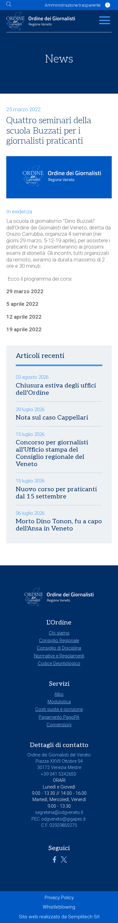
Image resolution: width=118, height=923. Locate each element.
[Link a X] (64, 861)
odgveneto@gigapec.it (63, 819)
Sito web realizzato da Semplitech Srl (59, 917)
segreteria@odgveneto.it (59, 812)
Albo (59, 694)
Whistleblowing (59, 907)
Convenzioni (59, 725)
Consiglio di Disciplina (59, 648)
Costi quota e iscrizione (59, 709)
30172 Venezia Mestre (59, 767)
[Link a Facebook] (54, 861)
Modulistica (59, 702)
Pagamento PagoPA (59, 717)
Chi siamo (59, 633)
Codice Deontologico (59, 663)
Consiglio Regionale (59, 640)
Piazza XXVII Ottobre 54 (59, 761)
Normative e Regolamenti (59, 656)
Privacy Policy (59, 897)
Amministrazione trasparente (72, 5)
